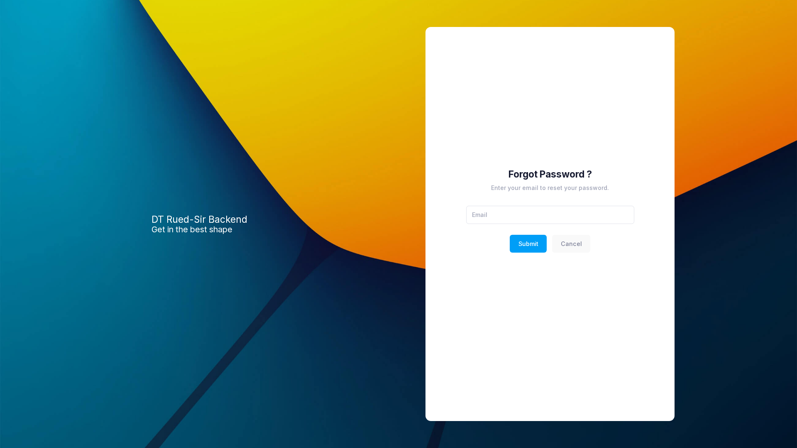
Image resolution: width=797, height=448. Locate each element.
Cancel (571, 243)
